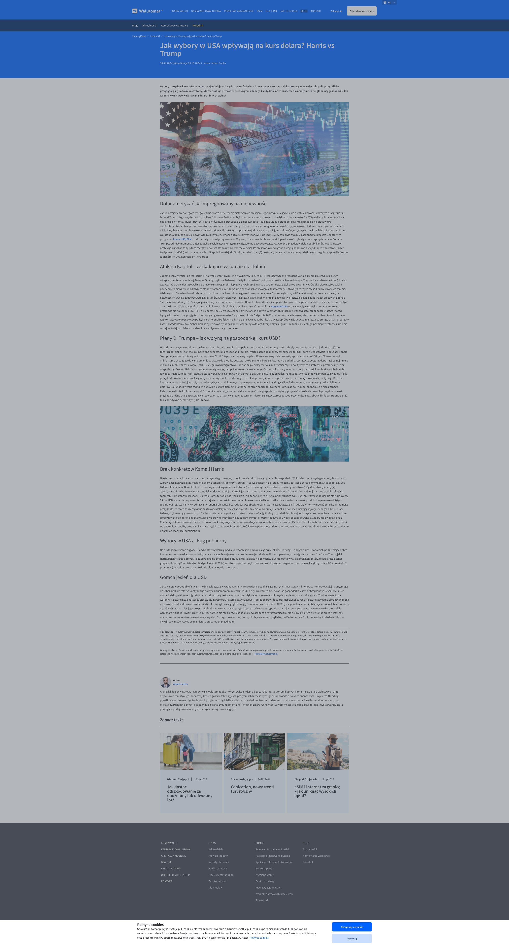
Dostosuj (352, 938)
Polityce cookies (259, 937)
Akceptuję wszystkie (352, 926)
